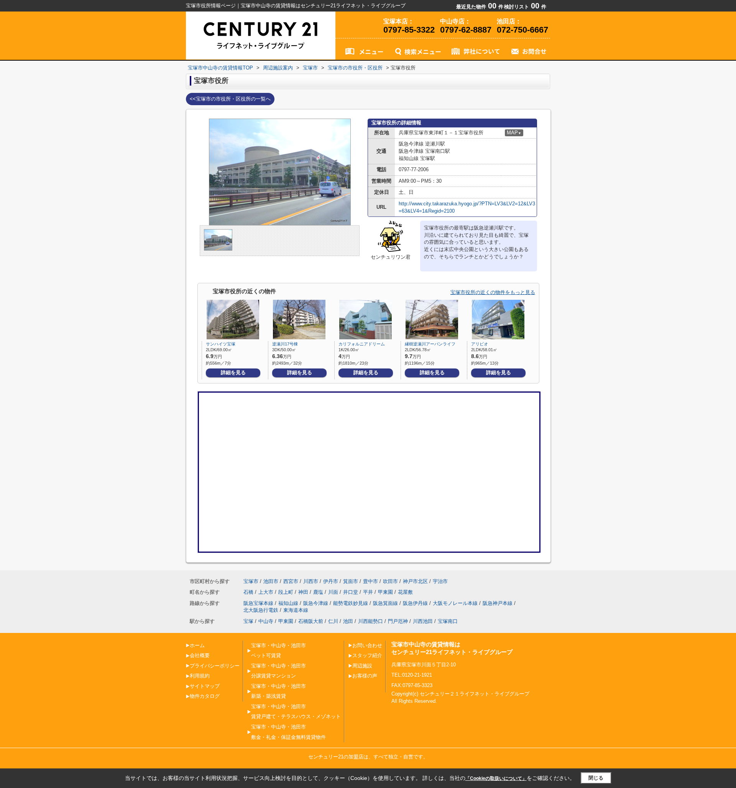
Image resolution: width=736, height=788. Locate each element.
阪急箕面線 (385, 603)
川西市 (310, 581)
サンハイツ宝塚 (220, 344)
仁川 (333, 621)
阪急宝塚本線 (258, 603)
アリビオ (479, 344)
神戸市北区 (415, 581)
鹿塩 (318, 592)
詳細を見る (233, 372)
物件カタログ (205, 696)
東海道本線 (295, 610)
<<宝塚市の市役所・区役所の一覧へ (230, 99)
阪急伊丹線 (415, 603)
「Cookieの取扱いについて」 (496, 778)
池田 (348, 621)
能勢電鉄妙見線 (350, 603)
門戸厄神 (398, 621)
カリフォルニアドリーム (361, 344)
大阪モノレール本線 (455, 603)
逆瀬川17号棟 (285, 344)
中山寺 (265, 621)
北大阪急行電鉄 (260, 610)
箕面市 (350, 581)
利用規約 (200, 676)
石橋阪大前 (310, 621)
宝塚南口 (448, 621)
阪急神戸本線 (498, 603)
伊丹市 (330, 581)
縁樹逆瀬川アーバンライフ (430, 344)
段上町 (285, 592)
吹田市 (390, 581)
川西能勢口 (370, 621)
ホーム (197, 645)
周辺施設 (362, 666)
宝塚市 (250, 581)
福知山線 (288, 603)
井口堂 (350, 592)
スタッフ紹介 (367, 655)
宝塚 (248, 621)
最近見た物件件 (479, 7)
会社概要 (200, 655)
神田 (303, 592)
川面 (333, 592)
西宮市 (290, 581)
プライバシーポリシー (215, 666)
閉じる (595, 778)
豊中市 (370, 581)
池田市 (270, 581)
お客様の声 (364, 676)
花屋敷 (405, 592)
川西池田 (423, 621)
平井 (368, 592)
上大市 (265, 592)
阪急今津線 (315, 603)
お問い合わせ (367, 645)
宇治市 (440, 581)
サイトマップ (205, 686)
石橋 (248, 592)
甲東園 (385, 592)
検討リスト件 (525, 7)
